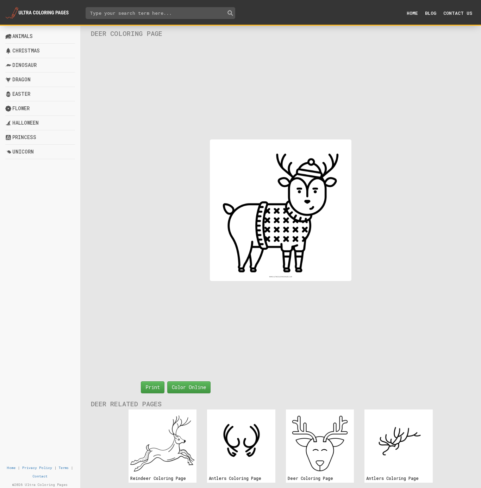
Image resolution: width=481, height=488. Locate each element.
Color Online (189, 387)
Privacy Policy (37, 467)
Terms (64, 467)
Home (412, 13)
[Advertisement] (280, 88)
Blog (430, 13)
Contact (40, 476)
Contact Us (457, 13)
